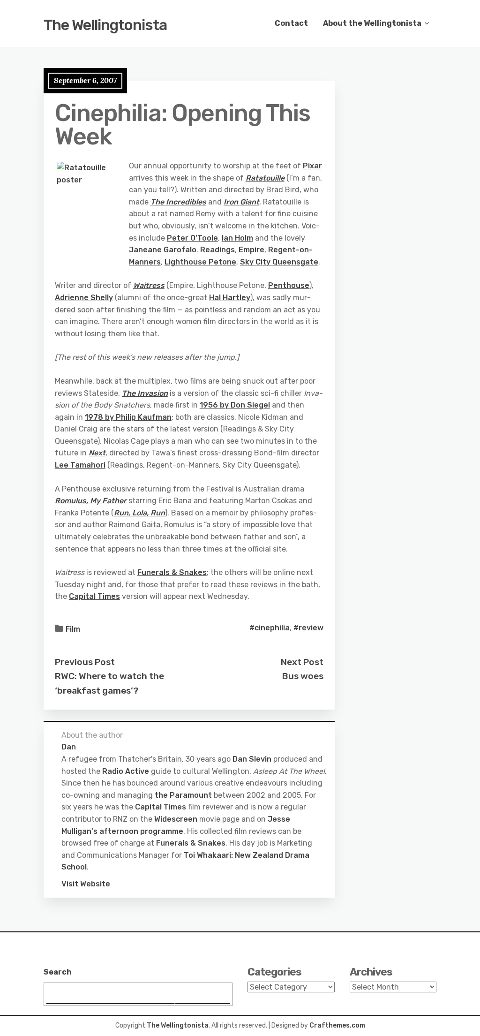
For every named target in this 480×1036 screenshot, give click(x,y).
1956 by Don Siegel (235, 405)
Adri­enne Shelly (84, 297)
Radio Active (125, 771)
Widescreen (175, 819)
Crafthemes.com (337, 1025)
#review (308, 627)
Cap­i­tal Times (94, 596)
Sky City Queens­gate (279, 261)
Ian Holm (237, 238)
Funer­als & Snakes (172, 572)
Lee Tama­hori (80, 465)
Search (58, 972)
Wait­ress (149, 285)
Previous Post (85, 662)
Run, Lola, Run (139, 512)
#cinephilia (269, 627)
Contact (291, 23)
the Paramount (183, 795)
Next (97, 452)
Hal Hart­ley (229, 297)
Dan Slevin (251, 759)
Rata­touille (265, 178)
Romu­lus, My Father (91, 500)
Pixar (312, 165)
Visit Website (85, 883)
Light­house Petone (200, 261)
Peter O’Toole (192, 238)
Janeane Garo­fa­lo (162, 249)
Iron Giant (241, 201)
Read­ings (217, 249)
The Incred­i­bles (178, 201)
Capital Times (160, 806)
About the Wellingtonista (372, 23)
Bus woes (302, 676)
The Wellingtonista (105, 25)
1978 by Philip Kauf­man (128, 417)
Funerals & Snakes (190, 843)
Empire (251, 249)
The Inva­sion (145, 393)
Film (73, 629)
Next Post (302, 662)
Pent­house (288, 285)
